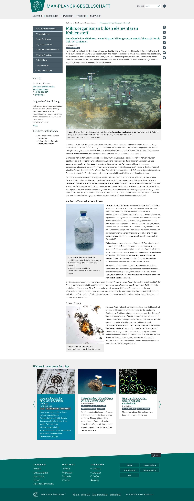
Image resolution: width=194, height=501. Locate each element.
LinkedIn (67, 476)
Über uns (37, 16)
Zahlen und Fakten (41, 472)
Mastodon (68, 472)
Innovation (95, 16)
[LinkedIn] (164, 32)
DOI (36, 125)
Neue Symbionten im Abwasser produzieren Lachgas (52, 401)
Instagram (97, 472)
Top (158, 455)
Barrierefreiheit (115, 494)
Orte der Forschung (44, 55)
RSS (129, 475)
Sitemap (76, 494)
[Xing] (164, 47)
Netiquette (94, 480)
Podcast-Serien (42, 65)
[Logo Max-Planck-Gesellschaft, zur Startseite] (70, 8)
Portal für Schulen (43, 39)
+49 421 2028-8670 (42, 92)
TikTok (66, 480)
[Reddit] (164, 37)
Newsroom (67, 16)
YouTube (96, 476)
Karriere (81, 16)
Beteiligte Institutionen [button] (45, 131)
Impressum (85, 494)
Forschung (52, 16)
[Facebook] (164, 27)
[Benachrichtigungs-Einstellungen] (164, 6)
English (140, 6)
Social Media (68, 464)
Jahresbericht (39, 476)
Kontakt (129, 465)
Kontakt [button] (37, 78)
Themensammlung (149, 470)
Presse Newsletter (150, 465)
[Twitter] (164, 42)
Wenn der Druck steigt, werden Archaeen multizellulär (134, 401)
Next (160, 404)
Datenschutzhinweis (100, 494)
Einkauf (37, 480)
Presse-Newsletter (44, 71)
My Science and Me (44, 44)
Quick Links (40, 464)
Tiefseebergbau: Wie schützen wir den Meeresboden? (97, 399)
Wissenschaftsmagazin (46, 29)
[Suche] (158, 6)
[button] (159, 127)
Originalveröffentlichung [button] (46, 101)
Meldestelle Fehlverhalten (44, 484)
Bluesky (67, 469)
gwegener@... (40, 95)
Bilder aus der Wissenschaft (47, 50)
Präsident (37, 469)
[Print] (164, 57)
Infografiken (41, 60)
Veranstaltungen (43, 34)
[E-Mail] (164, 52)
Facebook (96, 469)
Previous (34, 404)
